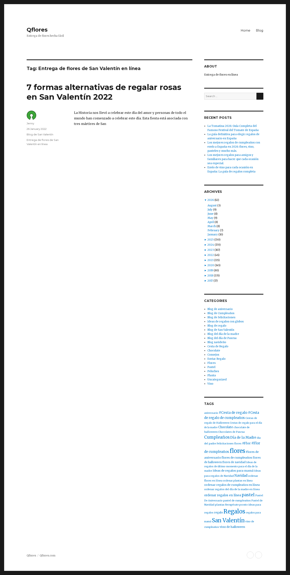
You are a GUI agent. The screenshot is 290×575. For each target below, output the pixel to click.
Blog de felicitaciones (221, 317)
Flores (211, 363)
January (213, 234)
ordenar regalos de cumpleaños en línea (232, 485)
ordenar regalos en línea (222, 495)
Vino (210, 383)
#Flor (246, 443)
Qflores (37, 29)
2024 (210, 244)
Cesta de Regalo (217, 346)
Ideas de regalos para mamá (233, 470)
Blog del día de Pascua (222, 338)
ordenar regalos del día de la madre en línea (232, 489)
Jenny (30, 123)
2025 (210, 239)
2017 (210, 280)
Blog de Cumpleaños (220, 313)
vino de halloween (232, 527)
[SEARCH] (259, 96)
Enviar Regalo (216, 359)
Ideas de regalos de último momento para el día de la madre (230, 466)
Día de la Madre (243, 437)
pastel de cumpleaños (237, 500)
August (212, 205)
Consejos (213, 354)
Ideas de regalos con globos (225, 321)
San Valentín (228, 520)
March (212, 226)
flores (237, 450)
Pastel (211, 367)
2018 (210, 275)
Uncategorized (217, 379)
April (211, 222)
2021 (210, 260)
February (213, 230)
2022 (210, 255)
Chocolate (213, 350)
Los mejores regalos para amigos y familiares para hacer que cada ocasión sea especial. (232, 159)
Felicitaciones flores (229, 443)
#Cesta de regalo (233, 412)
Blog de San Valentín (40, 134)
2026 (210, 200)
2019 (210, 270)
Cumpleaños (217, 437)
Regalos (234, 511)
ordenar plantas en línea (238, 480)
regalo (218, 512)
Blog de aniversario (220, 309)
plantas (220, 504)
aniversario (211, 412)
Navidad (240, 476)
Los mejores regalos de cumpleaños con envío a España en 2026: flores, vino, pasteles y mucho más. (233, 147)
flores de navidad (234, 462)
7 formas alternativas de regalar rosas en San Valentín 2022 (104, 92)
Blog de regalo (216, 325)
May (210, 218)
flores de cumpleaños (237, 457)
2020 (210, 265)
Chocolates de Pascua (231, 431)
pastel (248, 494)
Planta (211, 375)
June (210, 213)
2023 (210, 250)
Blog (259, 30)
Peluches (213, 371)
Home (245, 30)
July (210, 209)
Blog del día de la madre (223, 334)
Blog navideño (216, 342)
